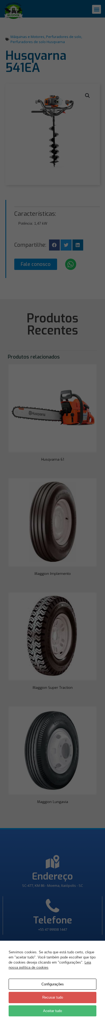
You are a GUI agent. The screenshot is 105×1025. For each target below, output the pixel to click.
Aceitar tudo (52, 1011)
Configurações (52, 984)
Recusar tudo (52, 997)
